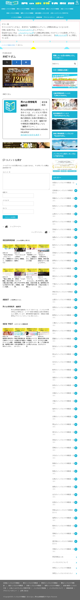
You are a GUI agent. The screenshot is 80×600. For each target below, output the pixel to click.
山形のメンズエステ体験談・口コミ (63, 215)
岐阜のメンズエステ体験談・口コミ (63, 371)
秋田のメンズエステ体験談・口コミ (63, 207)
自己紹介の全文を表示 (30, 135)
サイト (5, 208)
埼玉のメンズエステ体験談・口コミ (63, 269)
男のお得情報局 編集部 (12, 306)
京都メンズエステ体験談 (12, 13)
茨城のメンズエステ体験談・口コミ (63, 254)
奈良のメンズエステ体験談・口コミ (63, 386)
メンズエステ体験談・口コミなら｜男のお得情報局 (28, 597)
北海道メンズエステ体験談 (8, 8)
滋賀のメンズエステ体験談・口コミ (63, 379)
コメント (6, 172)
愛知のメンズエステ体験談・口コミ (63, 332)
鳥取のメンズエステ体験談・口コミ (63, 472)
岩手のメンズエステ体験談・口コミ (63, 223)
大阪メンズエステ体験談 (67, 8)
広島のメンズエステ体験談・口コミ (63, 480)
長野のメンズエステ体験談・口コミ (63, 308)
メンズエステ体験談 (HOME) (8, 45)
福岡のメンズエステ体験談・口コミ (63, 519)
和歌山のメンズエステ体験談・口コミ (63, 511)
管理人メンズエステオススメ (62, 573)
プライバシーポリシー (49, 17)
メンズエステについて (28, 17)
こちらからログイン (25, 30)
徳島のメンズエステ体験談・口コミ (63, 488)
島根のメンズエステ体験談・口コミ (63, 464)
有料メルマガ (60, 35)
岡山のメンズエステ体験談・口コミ (63, 425)
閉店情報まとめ (57, 557)
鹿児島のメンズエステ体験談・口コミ (63, 542)
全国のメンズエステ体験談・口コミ (63, 184)
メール (6, 200)
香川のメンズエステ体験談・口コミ (63, 433)
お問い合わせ (60, 17)
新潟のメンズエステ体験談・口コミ (63, 347)
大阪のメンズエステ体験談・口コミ (63, 402)
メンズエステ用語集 (16, 17)
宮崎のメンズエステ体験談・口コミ (63, 449)
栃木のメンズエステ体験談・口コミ (63, 246)
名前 (5, 192)
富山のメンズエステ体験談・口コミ (63, 355)
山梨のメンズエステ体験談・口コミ (63, 301)
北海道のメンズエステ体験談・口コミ (63, 192)
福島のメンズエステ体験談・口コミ (63, 238)
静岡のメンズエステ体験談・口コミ (63, 316)
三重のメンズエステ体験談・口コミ (63, 324)
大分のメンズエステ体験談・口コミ (63, 457)
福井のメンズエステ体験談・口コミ (63, 410)
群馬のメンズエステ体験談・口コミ (63, 262)
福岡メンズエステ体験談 (27, 13)
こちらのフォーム (25, 33)
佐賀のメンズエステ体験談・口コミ (63, 503)
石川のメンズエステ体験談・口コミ (63, 363)
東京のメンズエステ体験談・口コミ (63, 277)
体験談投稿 (39, 17)
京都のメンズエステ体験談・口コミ (63, 394)
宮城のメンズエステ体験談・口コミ (63, 231)
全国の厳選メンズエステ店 (42, 13)
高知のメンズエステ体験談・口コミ (63, 441)
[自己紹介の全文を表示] (40, 135)
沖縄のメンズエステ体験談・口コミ (63, 550)
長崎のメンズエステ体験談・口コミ (63, 535)
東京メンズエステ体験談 (23, 8)
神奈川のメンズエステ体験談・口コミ (63, 293)
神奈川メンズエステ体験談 (38, 8)
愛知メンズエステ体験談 (52, 8)
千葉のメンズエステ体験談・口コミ (63, 285)
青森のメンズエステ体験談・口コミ (63, 199)
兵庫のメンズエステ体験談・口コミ (63, 418)
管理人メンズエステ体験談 (61, 568)
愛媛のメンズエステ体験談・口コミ (63, 340)
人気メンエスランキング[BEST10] (59, 13)
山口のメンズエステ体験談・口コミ (63, 496)
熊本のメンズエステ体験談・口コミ (63, 527)
